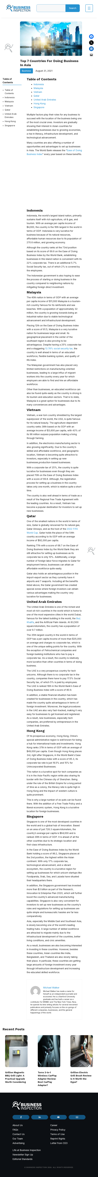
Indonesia (10, 97)
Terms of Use (57, 1134)
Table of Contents (9, 92)
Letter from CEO (59, 1143)
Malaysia (9, 101)
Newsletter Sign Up (23, 1154)
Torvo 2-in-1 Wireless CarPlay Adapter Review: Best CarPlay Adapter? (47, 1078)
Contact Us (18, 1134)
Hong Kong (10, 121)
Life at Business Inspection (27, 1150)
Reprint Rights (57, 1138)
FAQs (15, 1129)
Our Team (18, 1138)
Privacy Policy (57, 1129)
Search (72, 8)
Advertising (18, 1143)
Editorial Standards (22, 1159)
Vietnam (9, 105)
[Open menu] (89, 8)
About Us (18, 1125)
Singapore (10, 125)
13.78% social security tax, (59, 348)
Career (53, 1125)
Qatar (7, 110)
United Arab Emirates (11, 115)
